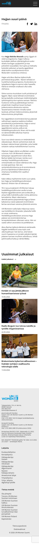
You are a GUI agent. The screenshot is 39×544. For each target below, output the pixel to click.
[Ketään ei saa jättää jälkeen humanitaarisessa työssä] (19, 276)
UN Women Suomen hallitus (10, 502)
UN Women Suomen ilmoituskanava (10, 506)
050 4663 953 (6, 409)
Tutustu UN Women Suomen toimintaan (9, 497)
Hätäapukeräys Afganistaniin (7, 467)
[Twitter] (31, 24)
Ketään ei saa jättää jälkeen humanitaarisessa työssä (15, 292)
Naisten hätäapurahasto (8, 472)
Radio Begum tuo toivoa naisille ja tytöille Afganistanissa (18, 327)
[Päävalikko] (35, 3)
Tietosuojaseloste (19, 526)
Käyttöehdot (6, 519)
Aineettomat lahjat (9, 475)
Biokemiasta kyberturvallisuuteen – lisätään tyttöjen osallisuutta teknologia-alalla (19, 364)
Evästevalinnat (19, 529)
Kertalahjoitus (7, 455)
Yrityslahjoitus (7, 478)
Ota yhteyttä (6, 494)
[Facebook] (27, 24)
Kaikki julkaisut (7, 259)
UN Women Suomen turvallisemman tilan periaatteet (10, 512)
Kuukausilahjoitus (8, 452)
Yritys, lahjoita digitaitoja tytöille (8, 481)
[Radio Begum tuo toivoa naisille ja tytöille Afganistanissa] (19, 311)
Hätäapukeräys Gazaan (7, 458)
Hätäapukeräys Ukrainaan (7, 463)
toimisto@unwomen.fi (9, 410)
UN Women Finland (9, 516)
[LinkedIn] (35, 24)
